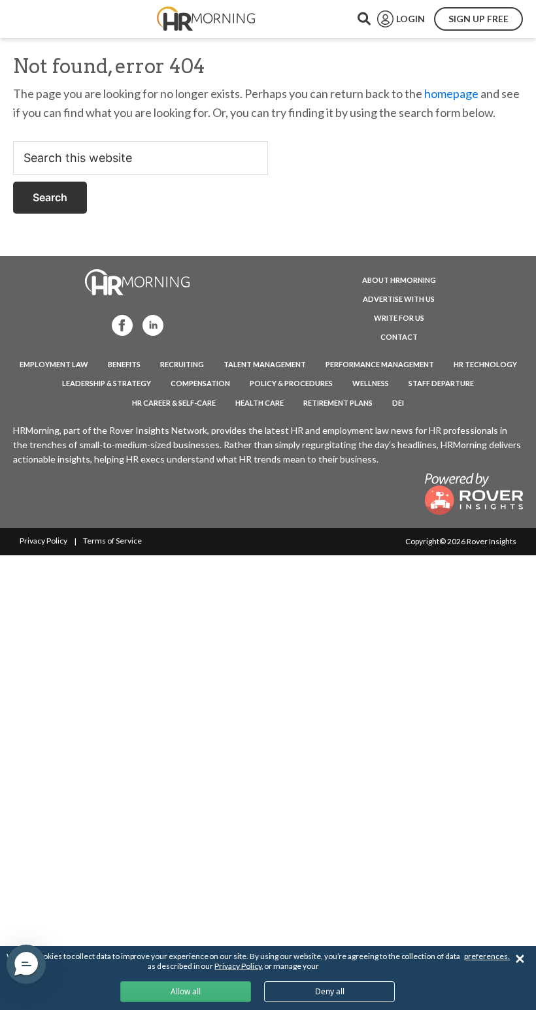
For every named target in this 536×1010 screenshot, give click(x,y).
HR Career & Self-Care (174, 403)
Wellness (370, 383)
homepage (451, 93)
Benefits (124, 364)
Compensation (200, 383)
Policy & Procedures (291, 383)
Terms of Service (112, 541)
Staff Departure (441, 383)
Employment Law (54, 364)
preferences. (487, 956)
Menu (40, 18)
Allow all (186, 991)
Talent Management (265, 364)
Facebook (118, 324)
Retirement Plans (338, 403)
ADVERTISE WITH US (399, 299)
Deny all (329, 991)
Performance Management (380, 364)
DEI (398, 403)
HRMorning (206, 19)
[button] (26, 964)
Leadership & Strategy (106, 383)
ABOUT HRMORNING (399, 280)
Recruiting (182, 364)
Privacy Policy (43, 541)
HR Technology (485, 364)
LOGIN (410, 18)
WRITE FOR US (399, 318)
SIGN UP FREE (478, 18)
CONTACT (399, 337)
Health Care (259, 403)
